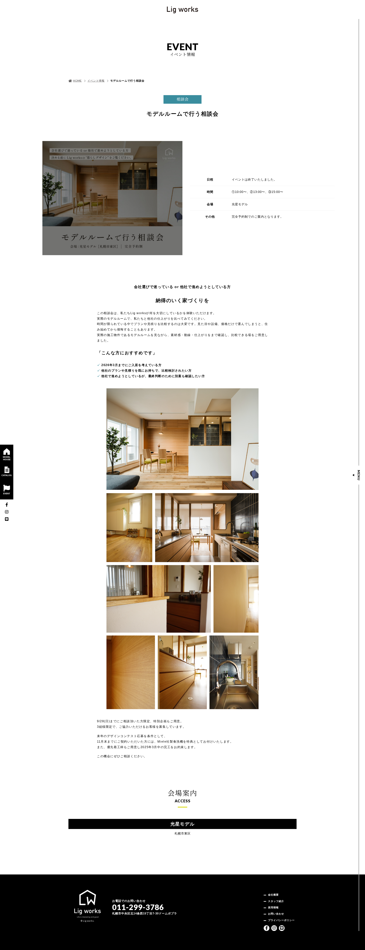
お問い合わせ (276, 913)
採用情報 (273, 907)
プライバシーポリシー (281, 920)
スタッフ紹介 (276, 901)
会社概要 (273, 894)
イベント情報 (96, 80)
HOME (77, 80)
